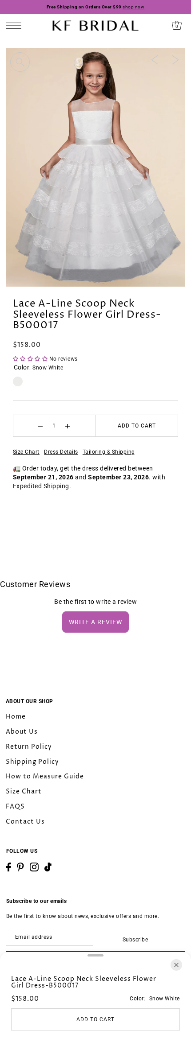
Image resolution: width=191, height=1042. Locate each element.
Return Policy (29, 747)
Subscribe (135, 940)
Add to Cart (137, 426)
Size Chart (26, 452)
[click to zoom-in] (20, 62)
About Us (22, 731)
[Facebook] (8, 867)
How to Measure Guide (45, 776)
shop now (133, 6)
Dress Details (61, 452)
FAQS (15, 806)
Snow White (18, 381)
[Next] (175, 59)
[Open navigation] (16, 25)
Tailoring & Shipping (109, 452)
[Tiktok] (48, 867)
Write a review (95, 622)
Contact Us (25, 821)
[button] (31, 359)
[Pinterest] (20, 867)
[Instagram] (34, 867)
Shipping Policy (32, 762)
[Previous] (154, 59)
